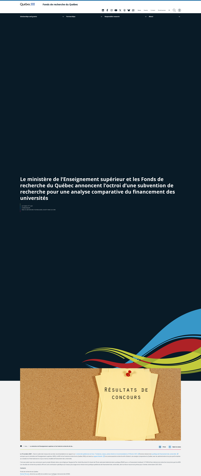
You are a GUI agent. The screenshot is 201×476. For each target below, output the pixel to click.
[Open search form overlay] (174, 10)
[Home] (21, 446)
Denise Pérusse (24, 474)
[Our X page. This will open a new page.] (120, 10)
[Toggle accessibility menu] (179, 10)
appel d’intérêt (98, 456)
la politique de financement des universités (163, 454)
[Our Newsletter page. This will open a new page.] (133, 10)
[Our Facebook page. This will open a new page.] (107, 10)
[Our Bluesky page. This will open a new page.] (128, 10)
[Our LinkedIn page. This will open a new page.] (103, 10)
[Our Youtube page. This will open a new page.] (115, 10)
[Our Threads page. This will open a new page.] (124, 10)
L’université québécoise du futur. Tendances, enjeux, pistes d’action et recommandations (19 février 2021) (106, 454)
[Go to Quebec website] (27, 4)
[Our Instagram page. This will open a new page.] (111, 10)
